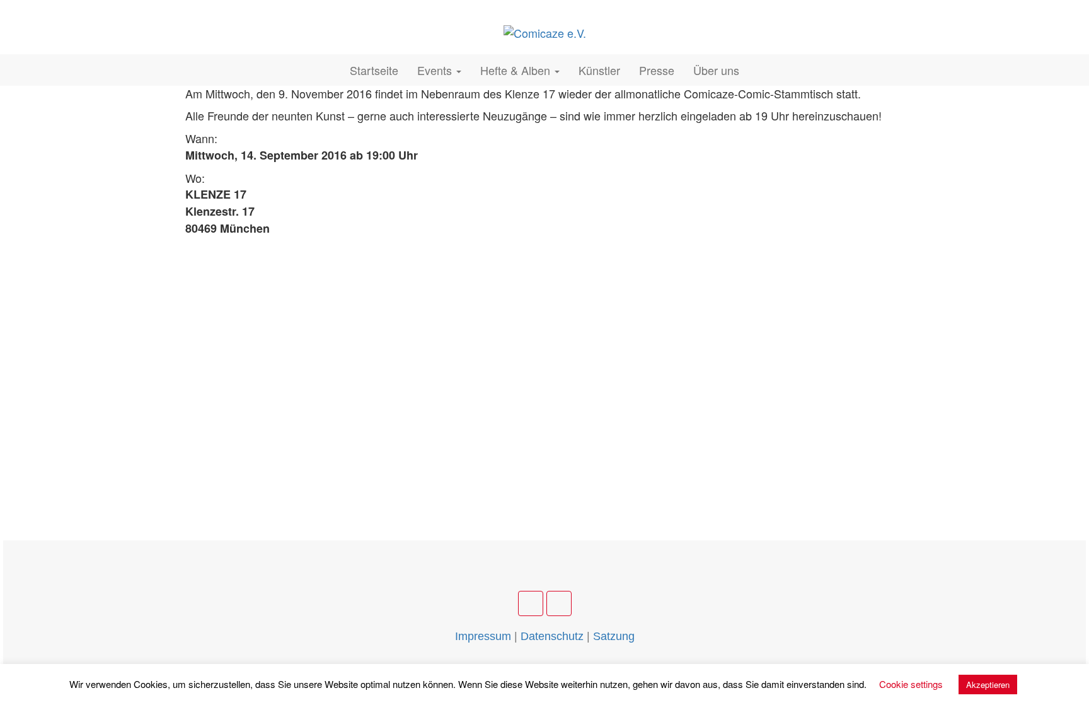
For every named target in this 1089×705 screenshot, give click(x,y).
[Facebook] (530, 603)
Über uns (716, 70)
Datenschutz (552, 636)
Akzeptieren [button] (988, 684)
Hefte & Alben (516, 70)
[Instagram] (559, 603)
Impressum (483, 636)
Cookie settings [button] (911, 683)
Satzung (614, 636)
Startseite (374, 70)
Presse (656, 70)
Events (436, 70)
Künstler (599, 70)
